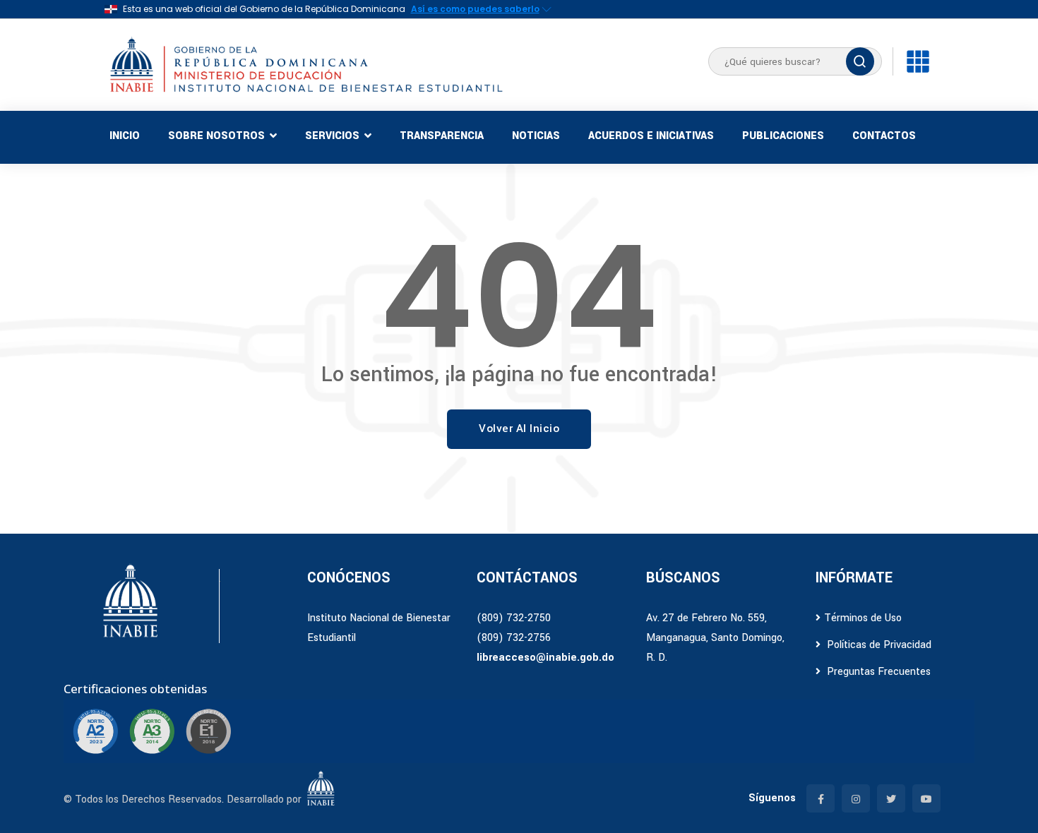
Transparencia (442, 135)
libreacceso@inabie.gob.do (545, 657)
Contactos (884, 135)
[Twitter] (891, 798)
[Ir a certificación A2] (95, 731)
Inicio (124, 135)
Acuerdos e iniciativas (651, 135)
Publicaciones (783, 135)
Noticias (536, 135)
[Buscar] (860, 61)
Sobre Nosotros (216, 135)
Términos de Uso (863, 618)
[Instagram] (856, 798)
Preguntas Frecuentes (877, 671)
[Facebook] (820, 798)
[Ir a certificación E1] (208, 731)
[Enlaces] (918, 61)
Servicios (332, 135)
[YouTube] (926, 798)
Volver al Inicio (519, 428)
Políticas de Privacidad (877, 644)
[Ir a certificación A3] (152, 731)
